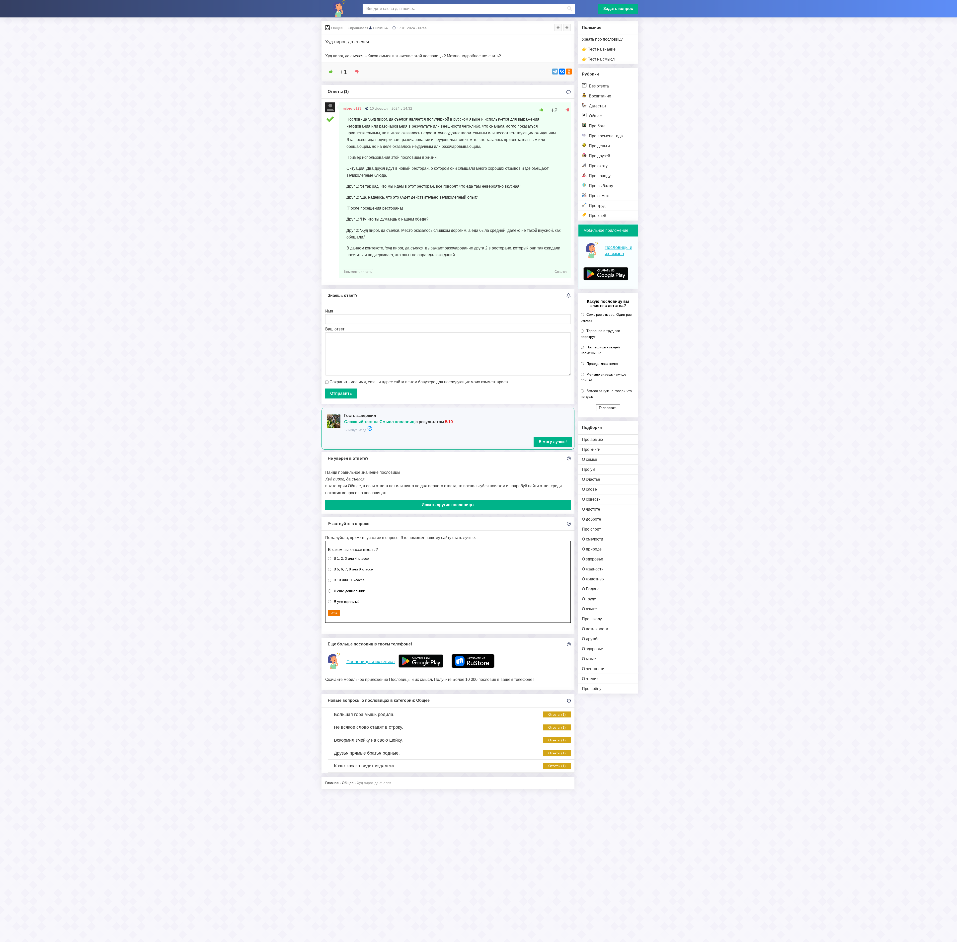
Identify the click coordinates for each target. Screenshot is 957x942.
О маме (589, 659)
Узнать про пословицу (602, 39)
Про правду (600, 176)
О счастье (591, 479)
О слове (589, 489)
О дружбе (591, 639)
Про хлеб (597, 216)
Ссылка (561, 272)
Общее (595, 116)
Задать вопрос (618, 8)
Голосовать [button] (608, 408)
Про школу (592, 619)
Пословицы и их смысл (370, 661)
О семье (589, 459)
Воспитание (600, 96)
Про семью (599, 196)
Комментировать (358, 272)
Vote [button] (333, 613)
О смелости (592, 539)
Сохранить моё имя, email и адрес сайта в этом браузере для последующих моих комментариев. (419, 382)
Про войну (591, 689)
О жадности (593, 569)
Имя (329, 311)
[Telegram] (555, 72)
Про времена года (606, 136)
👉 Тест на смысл (598, 59)
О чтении (590, 679)
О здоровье (592, 559)
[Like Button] (329, 72)
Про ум (588, 469)
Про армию (592, 439)
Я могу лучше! (553, 442)
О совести (591, 499)
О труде (589, 599)
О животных (593, 579)
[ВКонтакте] (562, 72)
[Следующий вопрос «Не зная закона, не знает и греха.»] (567, 27)
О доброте (591, 519)
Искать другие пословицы (448, 505)
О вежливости (595, 629)
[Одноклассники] (569, 72)
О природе (592, 549)
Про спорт (591, 529)
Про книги (591, 449)
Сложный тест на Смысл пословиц (379, 422)
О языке (589, 609)
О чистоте (591, 509)
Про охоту (598, 166)
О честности (593, 669)
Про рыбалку (601, 186)
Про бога (597, 126)
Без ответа (599, 86)
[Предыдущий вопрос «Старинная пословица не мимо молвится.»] (558, 27)
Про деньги (599, 146)
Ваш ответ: (335, 329)
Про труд (597, 206)
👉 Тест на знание (599, 49)
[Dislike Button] (355, 72)
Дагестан (597, 106)
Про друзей (599, 156)
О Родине (591, 589)
